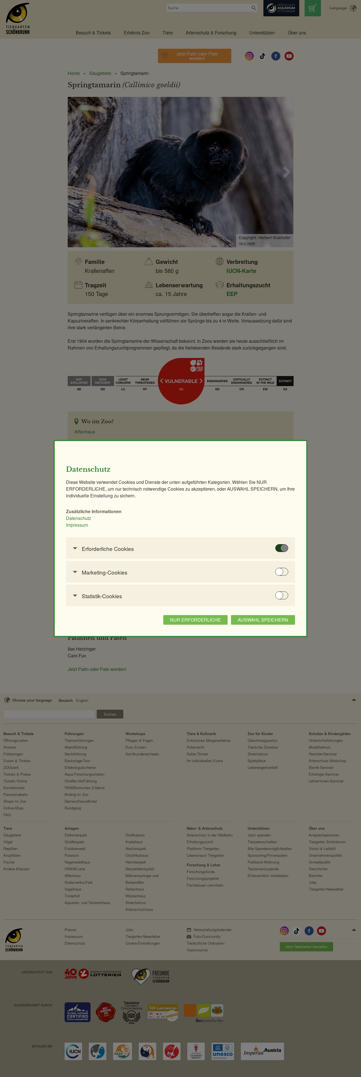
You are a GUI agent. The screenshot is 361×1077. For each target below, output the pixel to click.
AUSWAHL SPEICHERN (263, 620)
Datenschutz (78, 518)
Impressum (77, 525)
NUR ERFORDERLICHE (195, 620)
